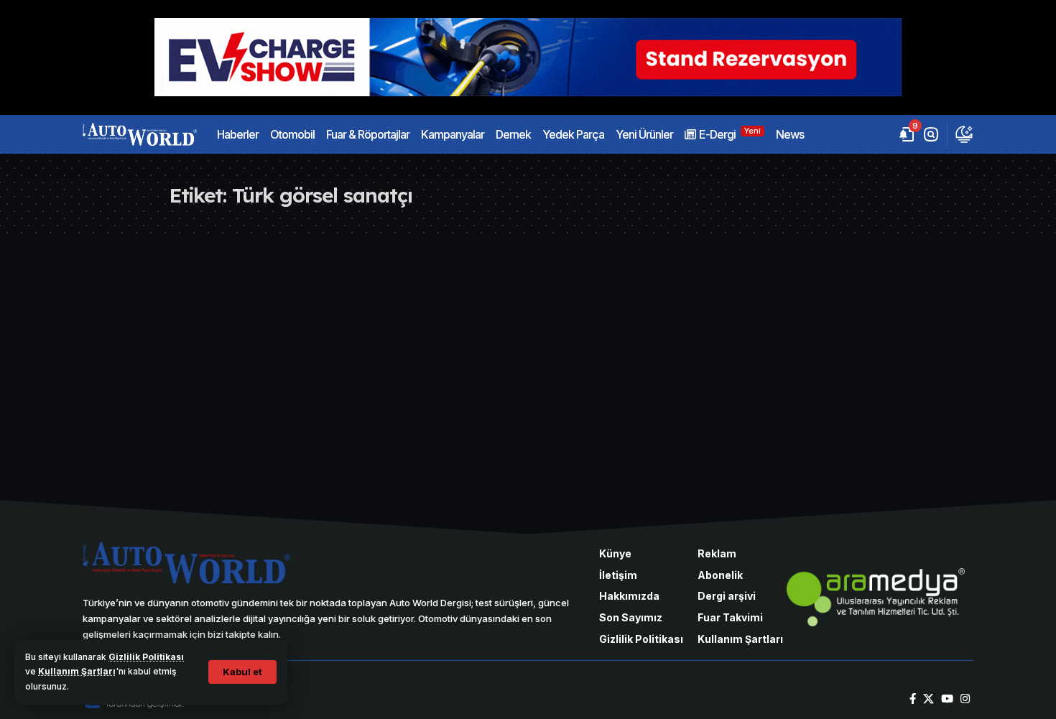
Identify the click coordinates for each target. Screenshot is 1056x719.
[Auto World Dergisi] (140, 134)
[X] (928, 699)
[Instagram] (965, 699)
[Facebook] (913, 699)
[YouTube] (947, 699)
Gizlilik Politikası (146, 656)
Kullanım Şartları (77, 671)
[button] (242, 672)
